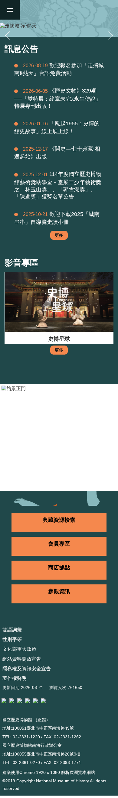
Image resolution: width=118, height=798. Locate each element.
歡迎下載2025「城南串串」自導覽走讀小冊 (57, 218)
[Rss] (43, 700)
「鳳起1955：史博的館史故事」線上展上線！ (57, 127)
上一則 (7, 35)
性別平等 (12, 639)
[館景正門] (59, 437)
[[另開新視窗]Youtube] (35, 700)
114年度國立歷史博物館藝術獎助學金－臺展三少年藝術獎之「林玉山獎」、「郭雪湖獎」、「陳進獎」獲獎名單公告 (57, 185)
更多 (59, 235)
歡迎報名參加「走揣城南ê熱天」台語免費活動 (59, 69)
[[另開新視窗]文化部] (4, 700)
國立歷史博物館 (67, 10)
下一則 (110, 35)
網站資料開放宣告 (21, 659)
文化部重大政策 (19, 649)
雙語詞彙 (12, 629)
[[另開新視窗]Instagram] (27, 700)
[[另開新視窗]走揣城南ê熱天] (59, 26)
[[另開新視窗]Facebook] (20, 700)
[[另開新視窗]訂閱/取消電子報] (12, 700)
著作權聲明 (14, 678)
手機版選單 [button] (10, 10)
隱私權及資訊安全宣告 (26, 668)
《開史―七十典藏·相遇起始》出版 (57, 153)
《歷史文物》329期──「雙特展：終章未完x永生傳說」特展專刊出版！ (57, 98)
